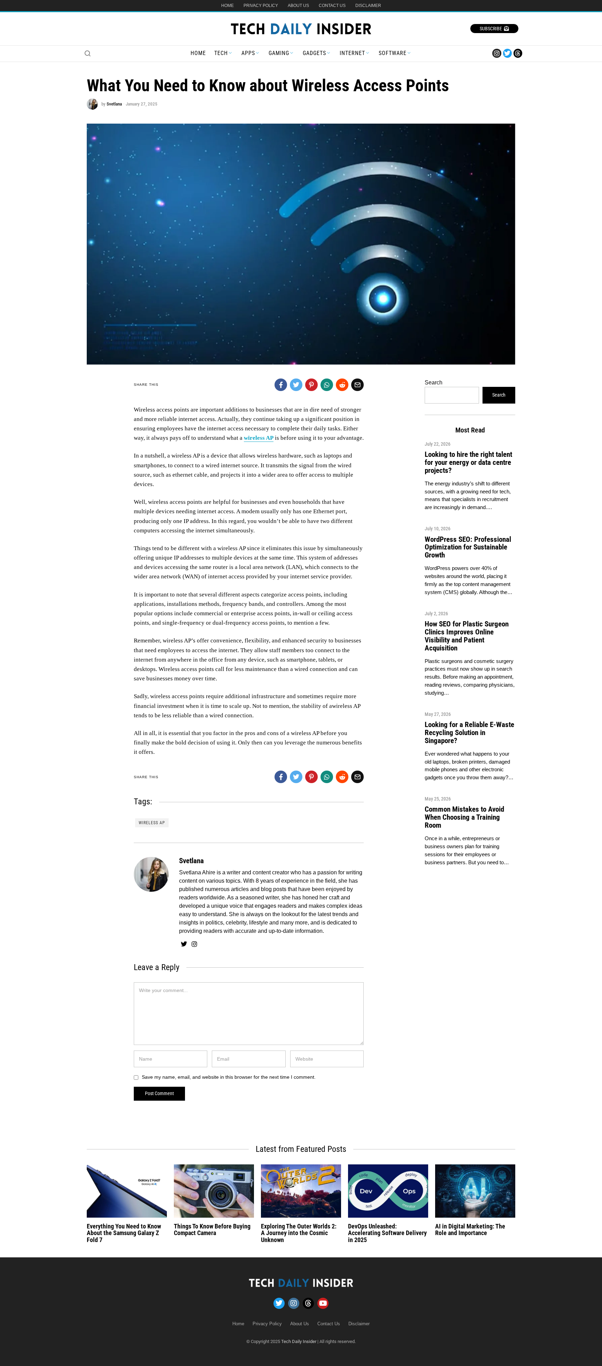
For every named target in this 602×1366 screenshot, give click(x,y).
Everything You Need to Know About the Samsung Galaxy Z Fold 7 (124, 1233)
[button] (87, 53)
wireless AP (152, 822)
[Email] (357, 384)
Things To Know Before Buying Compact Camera (212, 1229)
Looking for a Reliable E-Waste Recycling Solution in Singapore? (469, 732)
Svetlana (114, 104)
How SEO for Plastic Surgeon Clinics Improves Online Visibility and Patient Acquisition (467, 636)
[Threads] (518, 53)
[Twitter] (507, 53)
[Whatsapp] (327, 384)
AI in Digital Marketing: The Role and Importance (470, 1229)
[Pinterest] (311, 384)
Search (433, 382)
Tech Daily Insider (298, 1341)
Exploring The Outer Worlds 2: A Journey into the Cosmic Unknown (299, 1233)
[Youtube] (323, 1303)
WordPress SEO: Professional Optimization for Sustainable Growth (468, 547)
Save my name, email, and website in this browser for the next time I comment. (229, 1077)
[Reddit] (342, 384)
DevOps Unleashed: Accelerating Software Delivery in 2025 (387, 1233)
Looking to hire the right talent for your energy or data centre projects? (468, 462)
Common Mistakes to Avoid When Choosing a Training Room (464, 817)
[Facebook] (281, 384)
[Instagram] (496, 53)
